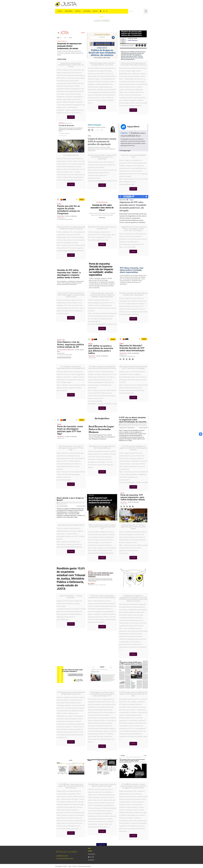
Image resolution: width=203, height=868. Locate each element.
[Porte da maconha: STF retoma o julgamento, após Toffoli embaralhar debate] (133, 507)
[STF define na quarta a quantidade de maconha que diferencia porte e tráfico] (102, 349)
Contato (95, 11)
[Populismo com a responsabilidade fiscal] (133, 137)
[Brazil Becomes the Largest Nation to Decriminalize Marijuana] (102, 429)
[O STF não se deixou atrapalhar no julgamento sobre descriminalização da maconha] (133, 429)
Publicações (68, 11)
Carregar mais (101, 844)
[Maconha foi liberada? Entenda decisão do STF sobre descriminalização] (133, 349)
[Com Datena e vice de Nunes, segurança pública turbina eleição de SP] (71, 349)
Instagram (92, 854)
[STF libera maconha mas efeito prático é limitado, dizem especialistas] (133, 275)
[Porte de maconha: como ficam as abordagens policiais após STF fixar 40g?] (71, 429)
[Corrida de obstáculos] (71, 137)
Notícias (77, 11)
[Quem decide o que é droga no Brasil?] (71, 507)
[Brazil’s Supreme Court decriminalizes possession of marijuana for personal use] (102, 507)
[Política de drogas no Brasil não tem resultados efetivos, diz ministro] (102, 45)
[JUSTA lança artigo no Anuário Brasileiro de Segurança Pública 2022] (71, 674)
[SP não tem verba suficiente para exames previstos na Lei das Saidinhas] (102, 578)
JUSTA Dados (86, 11)
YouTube (91, 857)
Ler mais (71, 117)
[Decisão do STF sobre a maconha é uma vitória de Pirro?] (102, 209)
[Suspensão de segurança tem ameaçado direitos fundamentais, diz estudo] (71, 45)
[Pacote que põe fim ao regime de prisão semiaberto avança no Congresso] (71, 209)
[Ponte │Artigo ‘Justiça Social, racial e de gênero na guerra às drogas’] (102, 767)
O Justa (59, 11)
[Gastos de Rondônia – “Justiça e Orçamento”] (71, 578)
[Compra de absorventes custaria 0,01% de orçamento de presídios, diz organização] (102, 137)
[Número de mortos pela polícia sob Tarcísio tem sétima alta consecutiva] (133, 45)
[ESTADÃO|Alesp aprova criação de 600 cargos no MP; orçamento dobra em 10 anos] (133, 674)
